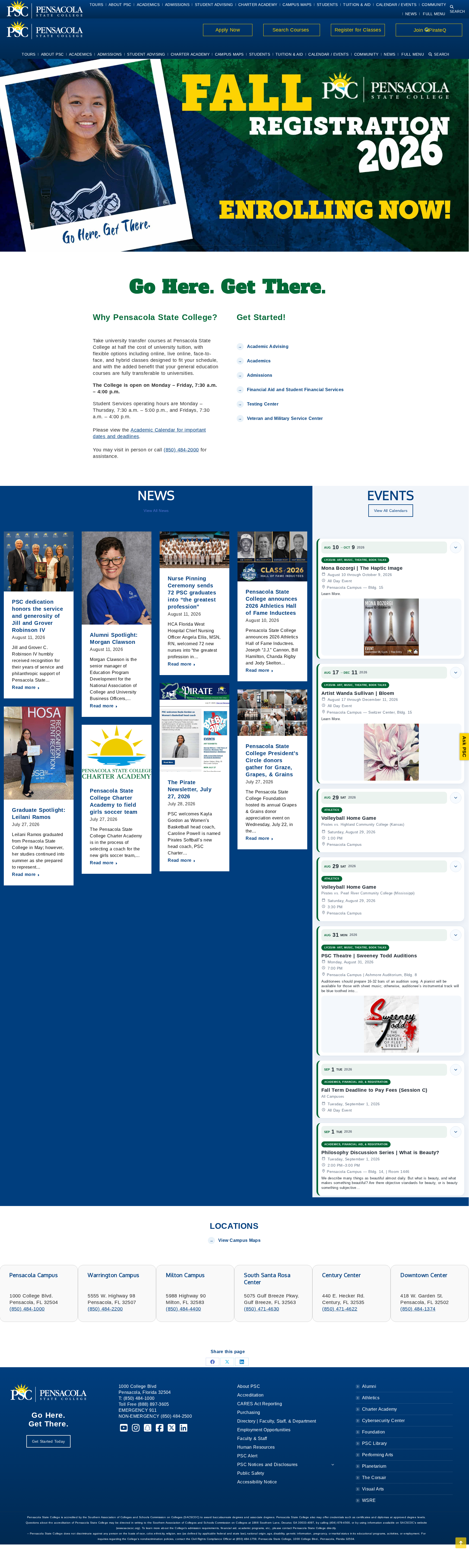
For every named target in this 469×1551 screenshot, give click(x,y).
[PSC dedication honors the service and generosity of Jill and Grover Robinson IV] (39, 561)
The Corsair (374, 1477)
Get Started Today (48, 1441)
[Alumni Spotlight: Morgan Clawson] (116, 578)
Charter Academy (379, 1409)
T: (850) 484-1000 (136, 1398)
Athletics (370, 1397)
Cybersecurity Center (383, 1420)
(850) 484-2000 (181, 449)
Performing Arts (377, 1454)
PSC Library (374, 1443)
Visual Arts (373, 1489)
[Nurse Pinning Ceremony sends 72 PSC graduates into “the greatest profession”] (194, 549)
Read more (24, 687)
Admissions (259, 375)
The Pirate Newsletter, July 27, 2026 (189, 789)
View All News (156, 510)
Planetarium (374, 1466)
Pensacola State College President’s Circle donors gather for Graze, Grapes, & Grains (272, 760)
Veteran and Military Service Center (285, 418)
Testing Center (263, 404)
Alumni (369, 1386)
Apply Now (228, 30)
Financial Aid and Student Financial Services (295, 389)
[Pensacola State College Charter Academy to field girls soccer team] (116, 752)
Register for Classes (358, 30)
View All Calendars (391, 510)
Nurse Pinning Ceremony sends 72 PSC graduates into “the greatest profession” (192, 592)
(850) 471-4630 (261, 1309)
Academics (259, 361)
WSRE (369, 1500)
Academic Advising (268, 346)
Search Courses (291, 30)
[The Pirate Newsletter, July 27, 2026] (194, 727)
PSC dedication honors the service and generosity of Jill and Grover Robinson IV (37, 616)
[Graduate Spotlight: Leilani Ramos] (39, 753)
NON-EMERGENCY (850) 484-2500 (155, 1416)
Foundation (373, 1432)
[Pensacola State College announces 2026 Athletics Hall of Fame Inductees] (272, 556)
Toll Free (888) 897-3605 (144, 1404)
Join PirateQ (429, 30)
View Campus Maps (239, 1240)
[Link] (41, 30)
